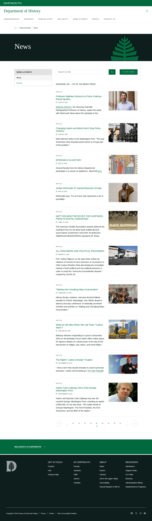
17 (96, 424)
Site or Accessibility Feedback (67, 513)
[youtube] (145, 513)
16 (91, 424)
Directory (129, 479)
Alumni (76, 479)
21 (120, 424)
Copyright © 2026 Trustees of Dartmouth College (22, 513)
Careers (103, 475)
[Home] (15, 28)
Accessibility (104, 483)
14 (79, 424)
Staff (75, 475)
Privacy (43, 513)
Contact (51, 466)
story (99, 171)
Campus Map (53, 475)
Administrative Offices (134, 483)
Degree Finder (131, 470)
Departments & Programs (136, 487)
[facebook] (132, 513)
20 (114, 424)
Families (77, 483)
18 (102, 424)
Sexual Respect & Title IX (110, 487)
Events (19, 83)
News (19, 78)
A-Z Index (129, 475)
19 (108, 424)
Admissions (130, 466)
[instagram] (140, 513)
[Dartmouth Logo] (12, 3)
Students (77, 470)
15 (85, 424)
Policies (51, 513)
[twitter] (136, 513)
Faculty (77, 466)
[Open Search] (147, 11)
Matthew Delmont (64, 107)
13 (73, 424)
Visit (49, 470)
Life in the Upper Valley (109, 479)
